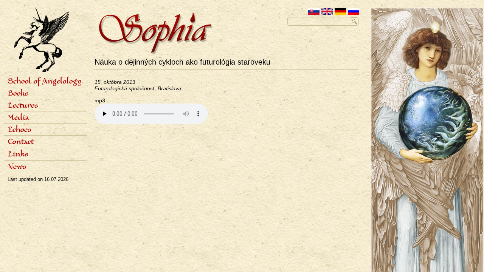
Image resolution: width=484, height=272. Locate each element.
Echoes (19, 130)
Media (18, 118)
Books (18, 93)
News (17, 167)
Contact (21, 142)
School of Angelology (44, 81)
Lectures (23, 105)
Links (18, 154)
